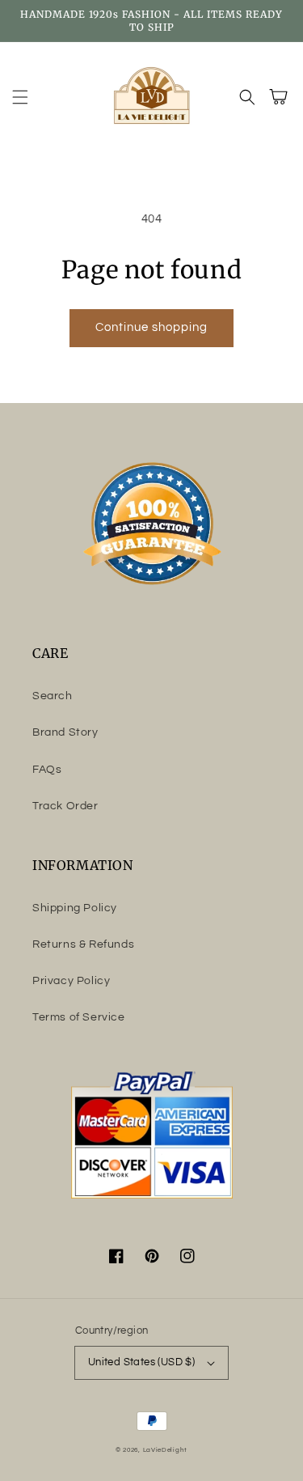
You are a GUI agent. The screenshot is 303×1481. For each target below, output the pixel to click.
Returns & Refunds (83, 944)
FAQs (46, 769)
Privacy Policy (71, 981)
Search (52, 696)
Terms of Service (78, 1017)
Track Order (65, 806)
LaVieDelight (165, 1449)
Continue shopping (151, 327)
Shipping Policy (74, 908)
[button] (20, 97)
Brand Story (65, 732)
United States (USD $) (141, 1362)
